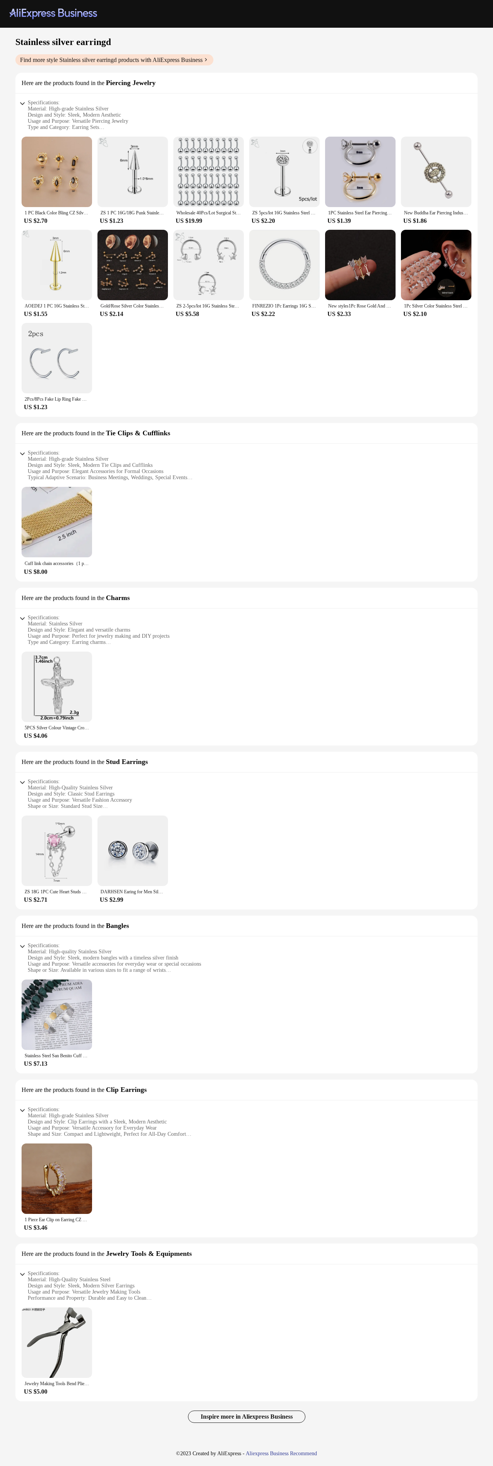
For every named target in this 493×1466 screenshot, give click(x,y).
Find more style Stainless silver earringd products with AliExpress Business (111, 60)
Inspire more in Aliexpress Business (247, 1416)
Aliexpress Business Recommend (281, 1453)
